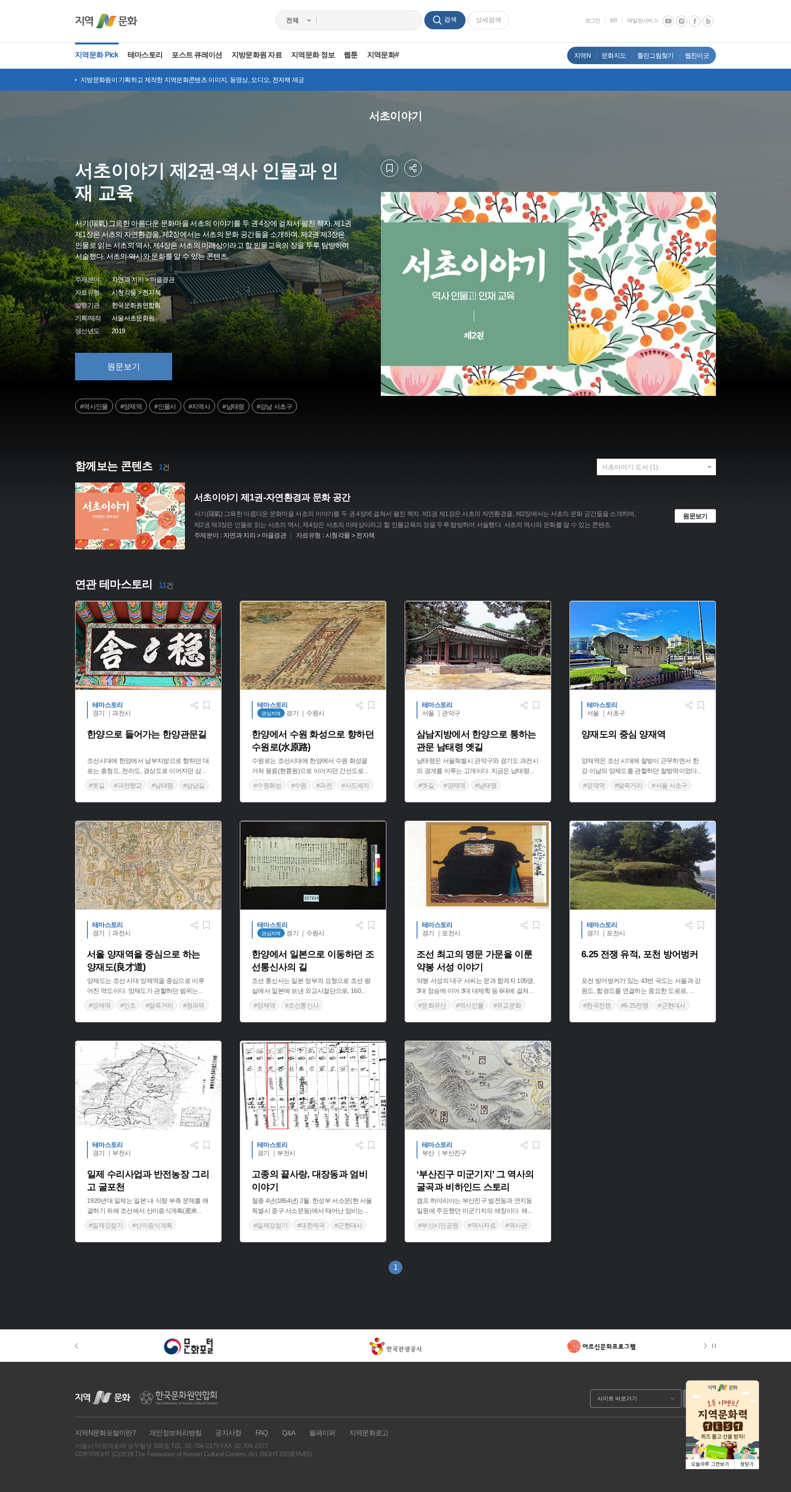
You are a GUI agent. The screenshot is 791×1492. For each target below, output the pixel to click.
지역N (582, 55)
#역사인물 (94, 406)
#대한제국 (311, 1225)
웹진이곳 (697, 55)
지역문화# (383, 55)
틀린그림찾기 (655, 55)
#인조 (128, 1005)
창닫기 (747, 1464)
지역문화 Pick (97, 55)
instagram (682, 21)
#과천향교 (128, 785)
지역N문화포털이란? (105, 1433)
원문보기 (123, 366)
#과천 (324, 785)
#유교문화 (507, 1005)
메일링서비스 (642, 20)
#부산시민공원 (438, 1225)
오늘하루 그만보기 (710, 1464)
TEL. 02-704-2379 (195, 1445)
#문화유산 (432, 1005)
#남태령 (233, 406)
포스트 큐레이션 (197, 55)
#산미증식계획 (152, 1225)
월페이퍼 (322, 1433)
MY (614, 20)
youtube (668, 21)
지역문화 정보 (313, 55)
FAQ (261, 1433)
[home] (106, 21)
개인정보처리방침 (175, 1433)
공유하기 (413, 168)
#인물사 (165, 406)
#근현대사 (672, 1005)
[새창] (188, 1346)
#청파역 (194, 1005)
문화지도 (613, 55)
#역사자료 (482, 1225)
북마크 (389, 168)
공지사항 (228, 1433)
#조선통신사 (302, 1005)
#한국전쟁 (597, 1005)
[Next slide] (707, 1346)
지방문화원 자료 (257, 55)
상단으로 (772, 1473)
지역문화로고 (369, 1433)
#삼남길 (194, 785)
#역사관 (516, 1225)
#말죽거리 (629, 785)
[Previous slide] (81, 1346)
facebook (695, 21)
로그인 (593, 20)
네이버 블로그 (708, 21)
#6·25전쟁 (634, 1005)
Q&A (289, 1433)
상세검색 (488, 19)
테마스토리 (145, 55)
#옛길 (96, 785)
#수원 (299, 785)
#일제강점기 (106, 1225)
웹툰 (351, 55)
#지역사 (199, 406)
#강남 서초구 (274, 406)
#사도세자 (355, 785)
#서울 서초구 (669, 785)
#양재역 (131, 406)
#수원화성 (268, 785)
